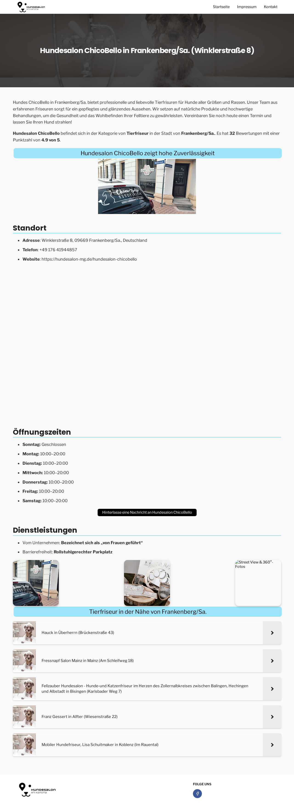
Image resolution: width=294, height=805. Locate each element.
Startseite (221, 7)
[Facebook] (197, 793)
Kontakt (270, 7)
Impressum (247, 7)
